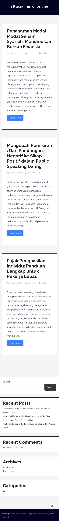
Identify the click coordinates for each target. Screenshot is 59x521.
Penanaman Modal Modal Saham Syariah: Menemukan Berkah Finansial (29, 38)
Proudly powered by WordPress (14, 514)
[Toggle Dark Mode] (52, 506)
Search (6, 382)
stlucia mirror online (29, 6)
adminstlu (32, 53)
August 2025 (8, 471)
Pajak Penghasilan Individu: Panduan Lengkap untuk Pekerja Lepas (26, 268)
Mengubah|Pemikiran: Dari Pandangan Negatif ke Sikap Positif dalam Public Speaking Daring (29, 156)
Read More (15, 117)
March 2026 (8, 467)
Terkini (44, 53)
